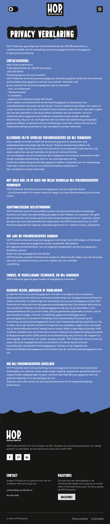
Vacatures (66, 497)
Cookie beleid (97, 519)
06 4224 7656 (13, 495)
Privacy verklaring (80, 519)
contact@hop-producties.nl (19, 490)
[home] (55, 9)
